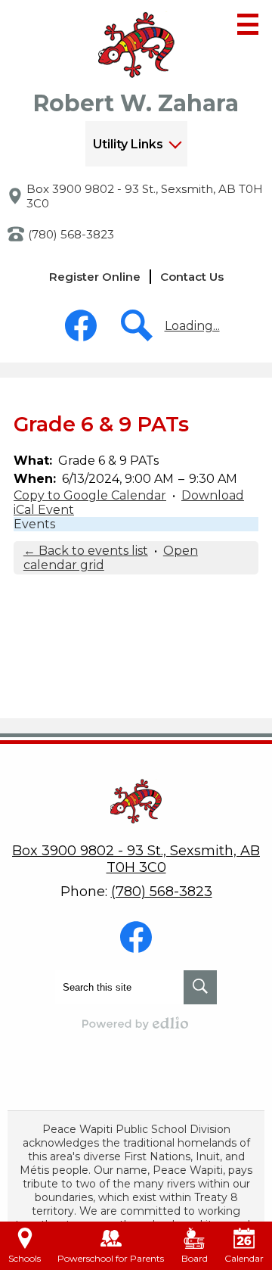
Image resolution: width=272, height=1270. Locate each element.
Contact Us (192, 276)
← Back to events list (85, 550)
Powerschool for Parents (110, 1258)
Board (194, 1258)
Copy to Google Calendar (90, 495)
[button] (136, 144)
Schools (24, 1258)
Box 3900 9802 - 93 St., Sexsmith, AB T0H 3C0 (144, 196)
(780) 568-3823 (71, 234)
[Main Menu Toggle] (247, 24)
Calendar (244, 1258)
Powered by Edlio (136, 1023)
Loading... (192, 326)
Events (34, 524)
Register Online (95, 276)
